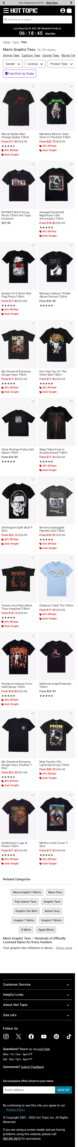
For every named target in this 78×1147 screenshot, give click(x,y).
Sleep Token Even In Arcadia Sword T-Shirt (53, 451)
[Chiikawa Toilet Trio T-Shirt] (56, 578)
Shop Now (52, 2)
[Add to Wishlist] (33, 86)
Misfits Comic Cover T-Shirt (53, 844)
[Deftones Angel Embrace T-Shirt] (56, 656)
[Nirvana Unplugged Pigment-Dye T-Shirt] (56, 500)
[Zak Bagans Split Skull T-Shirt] (18, 500)
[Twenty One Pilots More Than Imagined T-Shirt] (18, 578)
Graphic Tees (52, 901)
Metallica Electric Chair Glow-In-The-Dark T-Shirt (55, 135)
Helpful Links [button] (13, 995)
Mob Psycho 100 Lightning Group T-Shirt (54, 763)
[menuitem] (69, 10)
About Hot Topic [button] (15, 1005)
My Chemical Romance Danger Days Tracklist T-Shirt (16, 765)
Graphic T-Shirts (51, 920)
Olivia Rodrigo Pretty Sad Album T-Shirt (17, 451)
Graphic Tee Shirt (26, 911)
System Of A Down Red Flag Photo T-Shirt (16, 295)
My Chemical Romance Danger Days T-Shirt (16, 373)
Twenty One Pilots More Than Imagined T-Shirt (16, 607)
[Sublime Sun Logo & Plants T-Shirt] (18, 815)
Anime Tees (52, 911)
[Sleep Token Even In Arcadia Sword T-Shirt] (56, 422)
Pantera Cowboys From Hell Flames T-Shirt (16, 685)
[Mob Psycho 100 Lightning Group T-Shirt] (56, 734)
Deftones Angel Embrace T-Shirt (55, 685)
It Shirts (26, 929)
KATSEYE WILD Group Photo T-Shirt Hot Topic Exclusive (16, 215)
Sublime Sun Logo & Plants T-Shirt (14, 844)
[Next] (71, 2)
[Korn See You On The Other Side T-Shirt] (56, 344)
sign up (63, 1089)
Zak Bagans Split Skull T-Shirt (17, 529)
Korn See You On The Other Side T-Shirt (52, 373)
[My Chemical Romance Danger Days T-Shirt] (18, 344)
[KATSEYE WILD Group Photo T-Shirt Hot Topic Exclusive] (18, 184)
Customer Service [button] (17, 984)
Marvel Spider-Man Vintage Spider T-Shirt (15, 135)
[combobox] (37, 19)
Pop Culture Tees (25, 901)
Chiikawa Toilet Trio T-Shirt (56, 605)
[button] (5, 10)
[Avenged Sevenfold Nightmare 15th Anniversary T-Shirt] (56, 184)
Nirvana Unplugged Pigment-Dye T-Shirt (52, 529)
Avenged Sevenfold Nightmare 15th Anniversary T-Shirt (51, 215)
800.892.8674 (12, 1138)
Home (6, 42)
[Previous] (4, 2)
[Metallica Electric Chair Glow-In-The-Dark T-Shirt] (56, 106)
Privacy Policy (15, 1110)
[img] (6, 1037)
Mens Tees (55, 892)
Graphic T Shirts (24, 920)
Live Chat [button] (43, 1049)
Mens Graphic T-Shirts (27, 892)
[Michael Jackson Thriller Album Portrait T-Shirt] (56, 266)
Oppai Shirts (46, 929)
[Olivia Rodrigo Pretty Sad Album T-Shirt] (18, 422)
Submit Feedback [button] (32, 1067)
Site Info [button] (9, 1015)
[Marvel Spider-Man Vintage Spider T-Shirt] (18, 106)
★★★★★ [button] (7, 146)
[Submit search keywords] (6, 19)
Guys (16, 42)
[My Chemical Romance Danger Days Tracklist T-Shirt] (18, 734)
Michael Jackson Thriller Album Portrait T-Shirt (55, 295)
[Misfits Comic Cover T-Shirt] (56, 815)
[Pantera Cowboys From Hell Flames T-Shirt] (18, 656)
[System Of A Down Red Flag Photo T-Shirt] (18, 266)
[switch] (19, 74)
